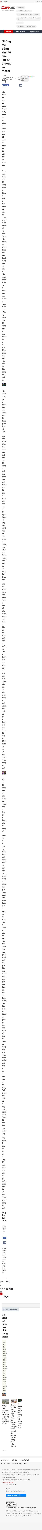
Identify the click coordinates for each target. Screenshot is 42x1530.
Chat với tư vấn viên (15, 1496)
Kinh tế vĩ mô (24, 1460)
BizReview (21, 7)
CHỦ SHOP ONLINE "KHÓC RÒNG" (28, 14)
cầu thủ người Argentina (5, 1253)
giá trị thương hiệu (4, 1270)
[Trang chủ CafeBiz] (2, 31)
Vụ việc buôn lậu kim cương (26, 26)
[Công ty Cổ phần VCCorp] (11, 1504)
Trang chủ (5, 1460)
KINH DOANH (34, 32)
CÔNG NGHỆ (6, 35)
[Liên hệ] (20, 85)
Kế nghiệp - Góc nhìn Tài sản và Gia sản (29, 18)
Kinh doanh (5, 1464)
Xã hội (19, 78)
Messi (4, 1257)
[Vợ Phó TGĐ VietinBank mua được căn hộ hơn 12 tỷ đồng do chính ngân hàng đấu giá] (5, 1401)
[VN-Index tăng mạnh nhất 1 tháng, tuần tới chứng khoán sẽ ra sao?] (20, 1400)
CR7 (4, 1259)
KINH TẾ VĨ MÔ (20, 32)
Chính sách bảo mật (7, 1482)
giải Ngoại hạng (3, 1264)
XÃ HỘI (8, 32)
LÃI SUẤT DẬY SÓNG (24, 11)
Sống (25, 1464)
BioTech (20, 23)
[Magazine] (3, 1)
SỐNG (17, 35)
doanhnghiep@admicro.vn (17, 1491)
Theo (4, 1228)
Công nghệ (16, 1464)
